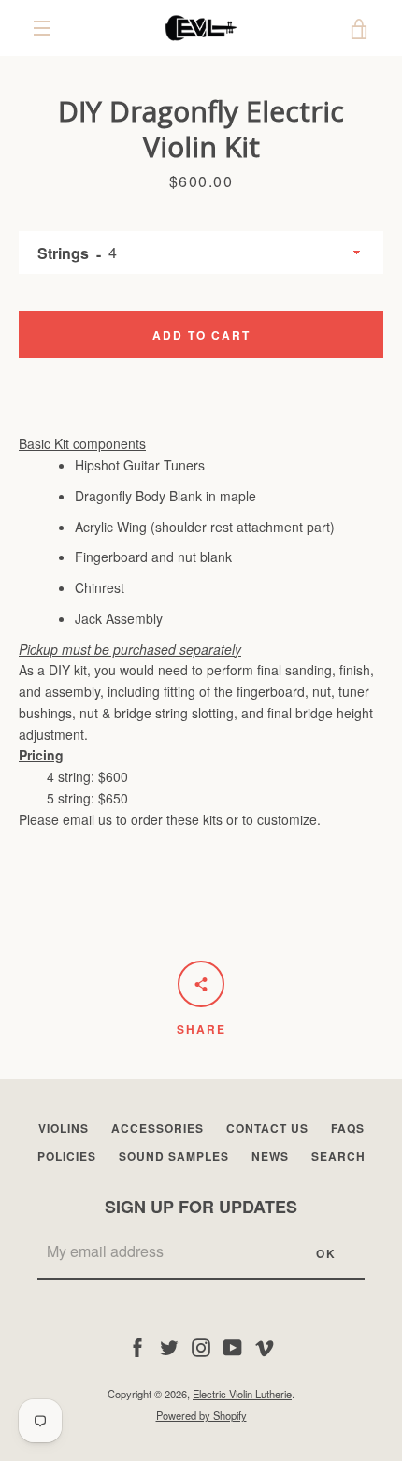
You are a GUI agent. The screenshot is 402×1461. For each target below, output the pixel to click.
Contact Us (267, 1128)
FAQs (348, 1128)
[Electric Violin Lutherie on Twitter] (169, 1346)
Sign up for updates (201, 1206)
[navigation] (42, 28)
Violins (63, 1128)
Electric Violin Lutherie (242, 1393)
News (270, 1156)
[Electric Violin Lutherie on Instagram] (201, 1346)
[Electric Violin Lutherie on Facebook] (137, 1346)
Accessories (157, 1128)
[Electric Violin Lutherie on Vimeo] (264, 1346)
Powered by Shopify (201, 1415)
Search (338, 1156)
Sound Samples (174, 1156)
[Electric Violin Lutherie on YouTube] (232, 1346)
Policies (66, 1156)
